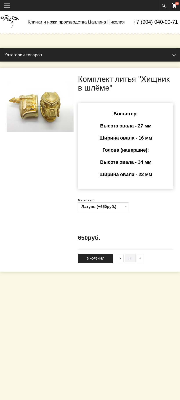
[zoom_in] (40, 106)
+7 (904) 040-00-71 (155, 22)
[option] (40, 106)
